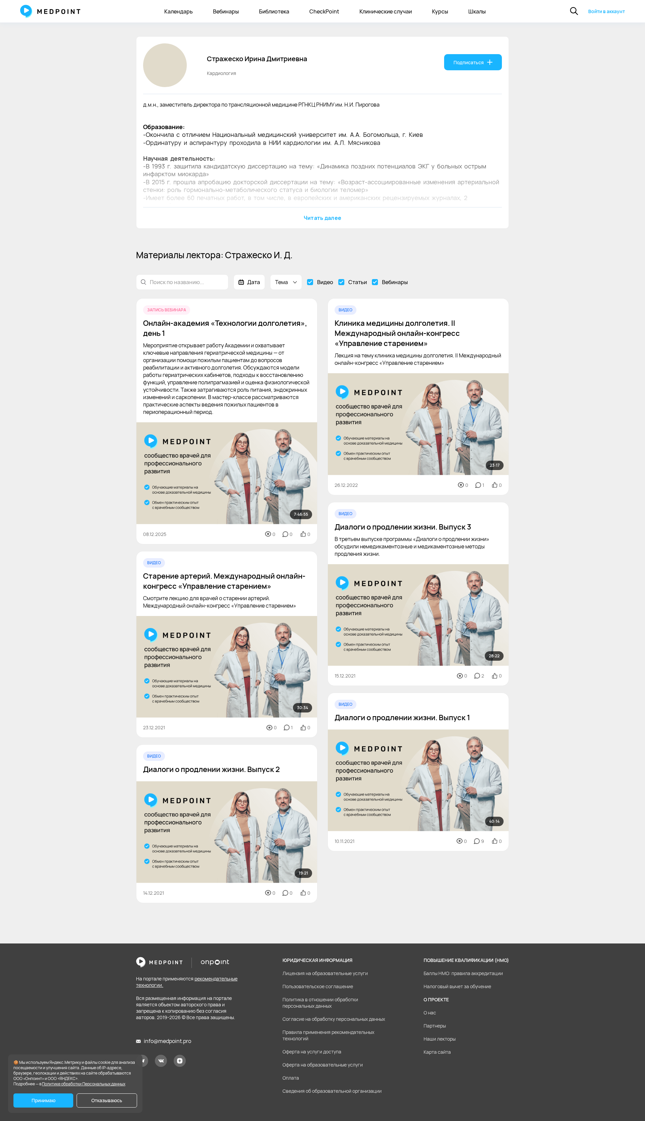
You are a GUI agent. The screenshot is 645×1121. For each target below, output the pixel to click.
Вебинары (226, 11)
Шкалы (477, 11)
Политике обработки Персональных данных (83, 1084)
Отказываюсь (106, 1100)
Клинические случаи (385, 11)
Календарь (178, 11)
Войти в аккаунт (606, 11)
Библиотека (274, 11)
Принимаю (43, 1100)
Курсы (440, 11)
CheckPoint (324, 11)
